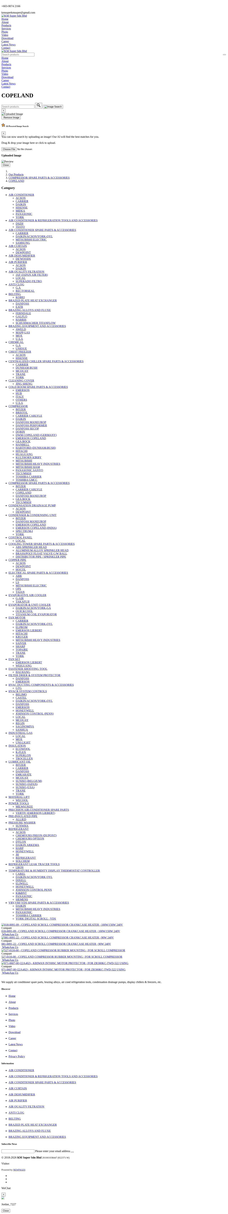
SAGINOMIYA (25, 726)
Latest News (8, 44)
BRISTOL (22, 412)
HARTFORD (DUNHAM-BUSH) (36, 447)
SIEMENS (22, 899)
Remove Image (11, 117)
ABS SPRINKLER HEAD (31, 547)
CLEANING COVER (21, 380)
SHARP (20, 646)
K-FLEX (21, 752)
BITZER (21, 409)
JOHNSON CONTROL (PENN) (35, 713)
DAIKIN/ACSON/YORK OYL (34, 877)
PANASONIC (24, 214)
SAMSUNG (23, 242)
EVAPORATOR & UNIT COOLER (30, 604)
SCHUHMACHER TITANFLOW (36, 322)
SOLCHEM (23, 861)
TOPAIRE (22, 649)
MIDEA (20, 210)
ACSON (21, 197)
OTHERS (21, 399)
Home (4, 18)
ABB (19, 575)
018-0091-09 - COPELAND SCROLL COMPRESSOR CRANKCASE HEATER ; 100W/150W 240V (60, 931)
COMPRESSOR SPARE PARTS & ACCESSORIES (39, 177)
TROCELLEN (24, 758)
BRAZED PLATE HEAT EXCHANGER (33, 300)
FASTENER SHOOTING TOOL (28, 668)
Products (6, 25)
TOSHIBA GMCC (26, 479)
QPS (18, 588)
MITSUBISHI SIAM (28, 467)
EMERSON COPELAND (31, 438)
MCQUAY (22, 370)
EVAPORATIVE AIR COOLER (27, 595)
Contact (5, 47)
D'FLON (21, 841)
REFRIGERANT (19, 829)
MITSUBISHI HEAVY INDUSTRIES (38, 463)
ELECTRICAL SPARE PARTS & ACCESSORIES (38, 572)
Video (4, 34)
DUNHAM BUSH (26, 367)
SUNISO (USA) (25, 787)
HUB (19, 393)
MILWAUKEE (24, 806)
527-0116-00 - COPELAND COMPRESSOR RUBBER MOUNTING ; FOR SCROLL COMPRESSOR (61, 956)
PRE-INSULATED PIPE (23, 816)
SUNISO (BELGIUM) (29, 780)
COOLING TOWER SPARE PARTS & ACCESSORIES (42, 543)
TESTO (20, 226)
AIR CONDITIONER (21, 194)
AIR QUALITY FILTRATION (26, 271)
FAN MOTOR (17, 617)
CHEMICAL (16, 342)
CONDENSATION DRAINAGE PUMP (32, 505)
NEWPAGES (19, 1169)
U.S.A (19, 338)
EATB (19, 306)
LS (17, 582)
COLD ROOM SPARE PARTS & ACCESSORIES (38, 386)
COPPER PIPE (17, 559)
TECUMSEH (23, 473)
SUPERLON (23, 755)
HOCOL (21, 569)
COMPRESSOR (18, 406)
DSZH (19, 223)
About (5, 22)
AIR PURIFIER (18, 262)
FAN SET (14, 659)
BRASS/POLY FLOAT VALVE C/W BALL (41, 553)
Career (5, 41)
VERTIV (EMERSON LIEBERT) (35, 812)
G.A (18, 287)
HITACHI (21, 451)
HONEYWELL (25, 710)
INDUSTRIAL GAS (20, 732)
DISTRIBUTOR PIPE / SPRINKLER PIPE (41, 556)
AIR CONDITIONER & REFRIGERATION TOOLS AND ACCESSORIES (53, 220)
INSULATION (17, 745)
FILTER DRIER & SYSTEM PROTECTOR (34, 675)
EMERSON (23, 390)
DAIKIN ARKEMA (27, 845)
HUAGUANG (24, 454)
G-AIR (20, 598)
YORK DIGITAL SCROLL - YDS (36, 918)
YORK (20, 217)
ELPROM (21, 627)
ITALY (20, 396)
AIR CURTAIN (18, 246)
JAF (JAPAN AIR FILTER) (32, 274)
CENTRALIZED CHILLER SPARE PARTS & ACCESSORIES (46, 361)
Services (6, 28)
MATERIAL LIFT (19, 796)
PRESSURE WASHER (22, 822)
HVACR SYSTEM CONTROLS (28, 691)
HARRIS (21, 319)
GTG (19, 688)
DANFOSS (22, 303)
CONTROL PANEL (20, 537)
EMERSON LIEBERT (29, 630)
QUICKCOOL (24, 611)
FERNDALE (23, 313)
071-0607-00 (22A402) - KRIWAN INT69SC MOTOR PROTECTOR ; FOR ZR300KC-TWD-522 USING (63, 969)
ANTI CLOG (16, 284)
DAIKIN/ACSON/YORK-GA (33, 607)
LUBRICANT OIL (20, 761)
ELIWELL (22, 883)
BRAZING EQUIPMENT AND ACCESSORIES (37, 326)
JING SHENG (24, 383)
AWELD (21, 329)
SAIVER (21, 643)
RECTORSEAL (25, 290)
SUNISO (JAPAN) (27, 784)
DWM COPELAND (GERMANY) (36, 435)
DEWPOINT (23, 252)
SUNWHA (22, 825)
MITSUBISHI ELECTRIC (31, 239)
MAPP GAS (23, 332)
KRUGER (22, 636)
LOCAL (20, 278)
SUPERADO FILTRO (29, 281)
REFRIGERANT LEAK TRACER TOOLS (34, 864)
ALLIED (21, 819)
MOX (19, 335)
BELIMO (21, 694)
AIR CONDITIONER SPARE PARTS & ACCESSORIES (42, 230)
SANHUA (22, 729)
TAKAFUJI (22, 601)
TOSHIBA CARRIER (29, 476)
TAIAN (20, 591)
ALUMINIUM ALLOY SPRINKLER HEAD (42, 550)
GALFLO (21, 316)
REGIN (20, 723)
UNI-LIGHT (23, 742)
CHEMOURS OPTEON (30, 838)
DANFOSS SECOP (27, 428)
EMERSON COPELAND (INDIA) (36, 527)
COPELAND (16, 180)
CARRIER (22, 201)
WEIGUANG (24, 665)
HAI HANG (23, 672)
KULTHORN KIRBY (29, 457)
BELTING (15, 294)
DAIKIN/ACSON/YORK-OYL (34, 236)
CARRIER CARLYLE (29, 415)
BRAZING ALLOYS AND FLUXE (30, 310)
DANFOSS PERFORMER (31, 425)
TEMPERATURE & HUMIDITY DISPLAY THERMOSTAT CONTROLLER (54, 870)
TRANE (20, 374)
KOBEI (20, 297)
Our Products (16, 174)
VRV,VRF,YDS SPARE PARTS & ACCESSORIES (39, 902)
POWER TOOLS (19, 803)
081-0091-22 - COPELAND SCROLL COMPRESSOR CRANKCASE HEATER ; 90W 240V (56, 943)
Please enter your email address (52, 1151)
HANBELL (22, 444)
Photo (4, 31)
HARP (20, 848)
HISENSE (22, 207)
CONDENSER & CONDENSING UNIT (32, 515)
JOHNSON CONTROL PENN (34, 889)
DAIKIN (21, 204)
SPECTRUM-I (24, 531)
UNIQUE (21, 348)
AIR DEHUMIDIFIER (22, 255)
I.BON (20, 867)
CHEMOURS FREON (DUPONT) (36, 835)
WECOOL (22, 800)
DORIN (20, 431)
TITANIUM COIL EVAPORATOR (36, 614)
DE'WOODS (23, 258)
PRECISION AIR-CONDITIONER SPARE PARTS (39, 809)
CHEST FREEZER (20, 351)
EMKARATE (24, 774)
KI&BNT (21, 893)
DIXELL (21, 880)
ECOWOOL (23, 748)
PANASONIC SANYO (29, 470)
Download (7, 38)
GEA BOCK (23, 441)
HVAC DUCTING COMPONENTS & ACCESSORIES (41, 684)
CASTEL (21, 697)
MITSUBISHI (24, 460)
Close (6, 165)
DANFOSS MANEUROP (31, 422)
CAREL (20, 873)
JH (17, 854)
